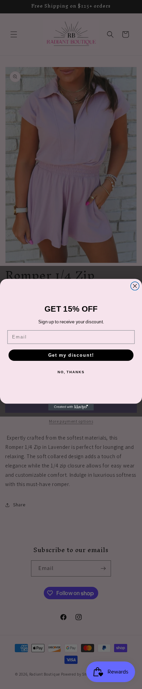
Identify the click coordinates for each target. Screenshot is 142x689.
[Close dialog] (135, 286)
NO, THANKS (71, 372)
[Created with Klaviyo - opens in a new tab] (71, 406)
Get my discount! (71, 355)
